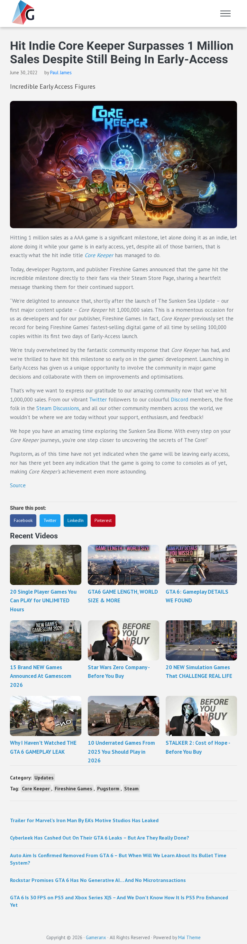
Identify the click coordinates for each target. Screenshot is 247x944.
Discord (179, 399)
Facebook (23, 520)
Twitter (98, 399)
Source (18, 485)
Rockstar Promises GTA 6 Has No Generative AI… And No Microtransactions (98, 880)
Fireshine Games (73, 788)
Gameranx (96, 937)
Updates (44, 777)
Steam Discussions (57, 408)
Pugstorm (108, 788)
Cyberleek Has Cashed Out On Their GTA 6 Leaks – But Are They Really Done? (99, 837)
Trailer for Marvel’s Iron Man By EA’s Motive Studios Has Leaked (84, 820)
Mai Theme (189, 937)
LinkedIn (76, 520)
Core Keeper (99, 255)
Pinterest (103, 520)
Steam (131, 788)
